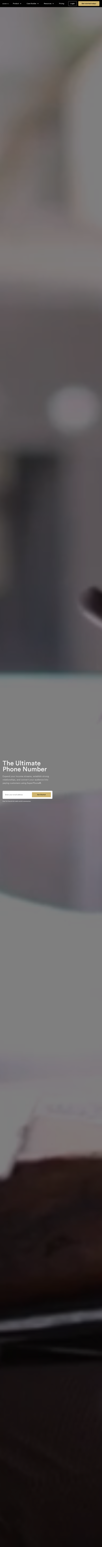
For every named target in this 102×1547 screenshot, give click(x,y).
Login (72, 3)
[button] (17, 3)
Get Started (41, 794)
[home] (6, 3)
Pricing (61, 3)
